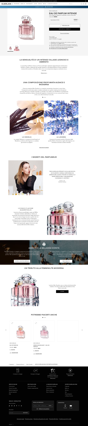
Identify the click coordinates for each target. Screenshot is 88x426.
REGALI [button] (44, 3)
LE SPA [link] (35, 3)
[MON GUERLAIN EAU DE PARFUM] (20, 331)
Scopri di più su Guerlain (51, 386)
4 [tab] (45, 317)
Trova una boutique (64, 33)
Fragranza (67, 386)
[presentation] (42, 97)
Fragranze (11, 364)
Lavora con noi (49, 388)
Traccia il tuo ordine (13, 388)
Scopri (62, 291)
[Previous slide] (5, 330)
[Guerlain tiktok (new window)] (14, 405)
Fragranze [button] (16, 3)
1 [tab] (42, 97)
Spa (66, 392)
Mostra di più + (44, 73)
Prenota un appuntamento (33, 388)
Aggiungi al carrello (64, 29)
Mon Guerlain (29, 364)
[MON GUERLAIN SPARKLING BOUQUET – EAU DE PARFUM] (44, 331)
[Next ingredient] (81, 116)
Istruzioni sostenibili (13, 392)
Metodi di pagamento (13, 390)
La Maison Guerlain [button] (52, 3)
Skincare (67, 390)
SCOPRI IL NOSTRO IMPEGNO (22, 261)
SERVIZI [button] (40, 3)
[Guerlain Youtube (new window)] (9, 405)
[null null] (67, 331)
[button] (25, 26)
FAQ (10, 394)
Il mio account (12, 386)
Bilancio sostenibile (50, 390)
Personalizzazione (68, 394)
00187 (60, 43)
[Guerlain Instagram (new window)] (11, 405)
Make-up (67, 388)
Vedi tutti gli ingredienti (44, 147)
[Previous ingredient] (7, 116)
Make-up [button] (23, 3)
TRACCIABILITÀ (66, 261)
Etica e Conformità (50, 392)
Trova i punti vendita (32, 386)
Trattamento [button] (29, 3)
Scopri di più (52, 378)
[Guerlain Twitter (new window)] (18, 405)
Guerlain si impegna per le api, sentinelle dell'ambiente (62, 47)
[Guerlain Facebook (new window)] (16, 405)
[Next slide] (82, 330)
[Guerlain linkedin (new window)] (21, 405)
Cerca (50, 405)
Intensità (51, 16)
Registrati (25, 412)
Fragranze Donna (20, 364)
